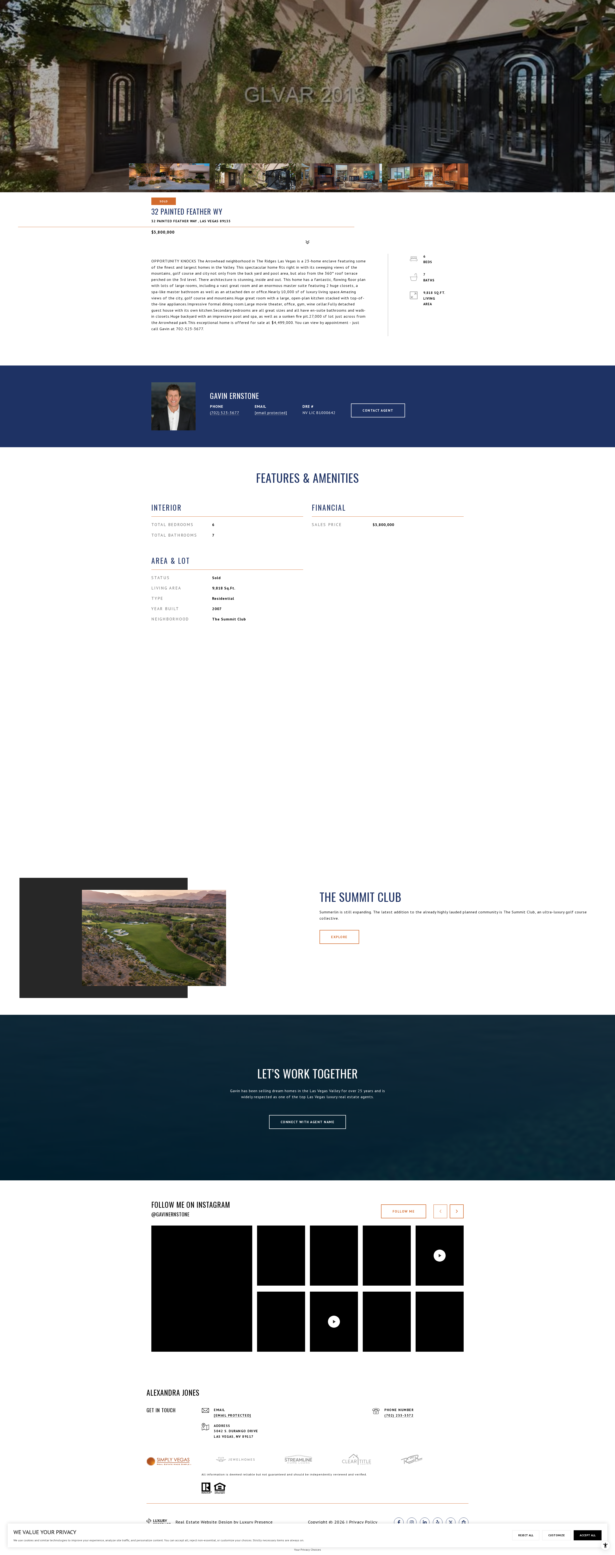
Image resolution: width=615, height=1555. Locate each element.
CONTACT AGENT (378, 410)
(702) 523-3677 (224, 412)
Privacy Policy (363, 1522)
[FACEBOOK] (399, 1522)
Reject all (525, 1535)
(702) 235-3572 (398, 1415)
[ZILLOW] (463, 1522)
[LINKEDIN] (425, 1522)
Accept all (588, 1535)
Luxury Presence (256, 1522)
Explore (339, 937)
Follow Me (404, 1211)
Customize (556, 1535)
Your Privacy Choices (307, 1549)
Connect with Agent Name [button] (308, 1122)
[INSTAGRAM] (412, 1522)
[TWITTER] (450, 1522)
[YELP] (438, 1522)
